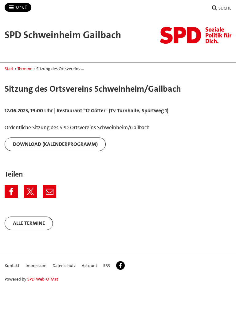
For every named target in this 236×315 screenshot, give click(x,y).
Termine (25, 68)
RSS (106, 265)
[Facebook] (11, 191)
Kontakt (12, 265)
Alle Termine (29, 223)
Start (9, 68)
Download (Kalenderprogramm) (55, 144)
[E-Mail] (49, 191)
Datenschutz (64, 265)
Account (89, 265)
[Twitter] (30, 191)
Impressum (36, 265)
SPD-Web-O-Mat (42, 279)
